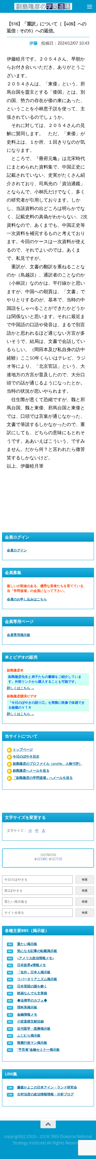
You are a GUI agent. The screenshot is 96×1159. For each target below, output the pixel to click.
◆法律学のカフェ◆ (32, 1000)
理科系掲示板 (27, 1007)
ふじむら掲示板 (28, 1035)
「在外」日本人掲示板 (33, 972)
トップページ (23, 749)
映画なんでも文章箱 (32, 993)
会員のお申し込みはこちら (27, 599)
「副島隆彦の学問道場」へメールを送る (43, 778)
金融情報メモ (27, 1014)
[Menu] (89, 6)
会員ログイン (17, 550)
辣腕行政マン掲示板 (32, 1043)
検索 (85, 879)
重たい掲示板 (27, 944)
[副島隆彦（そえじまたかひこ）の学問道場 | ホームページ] (43, 6)
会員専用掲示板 (18, 635)
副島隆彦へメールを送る (31, 770)
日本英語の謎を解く (32, 986)
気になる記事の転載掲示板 (37, 951)
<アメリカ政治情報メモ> (35, 958)
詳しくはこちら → (20, 688)
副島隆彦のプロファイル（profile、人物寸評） (47, 764)
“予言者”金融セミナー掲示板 (38, 1050)
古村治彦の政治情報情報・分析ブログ (45, 1094)
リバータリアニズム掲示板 (37, 979)
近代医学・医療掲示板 (33, 1029)
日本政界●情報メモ (31, 965)
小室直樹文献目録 (30, 1021)
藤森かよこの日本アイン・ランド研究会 (47, 1087)
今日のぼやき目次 (26, 756)
